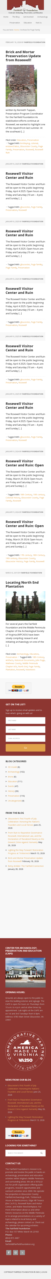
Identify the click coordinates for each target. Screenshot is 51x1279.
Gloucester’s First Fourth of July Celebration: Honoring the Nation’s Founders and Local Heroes (24, 821)
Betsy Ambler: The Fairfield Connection (26, 866)
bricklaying (25, 143)
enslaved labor (12, 146)
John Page (40, 660)
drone (10, 776)
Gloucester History (14, 561)
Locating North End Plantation (22, 584)
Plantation (10, 669)
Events (11, 786)
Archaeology (22, 654)
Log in (44, 1272)
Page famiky (36, 264)
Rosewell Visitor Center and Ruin (19, 175)
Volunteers (30, 669)
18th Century (26, 494)
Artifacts (9, 660)
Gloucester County (28, 146)
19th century (39, 494)
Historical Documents (24, 660)
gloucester (25, 207)
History (11, 791)
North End (22, 666)
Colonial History (13, 497)
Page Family (36, 207)
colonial (34, 143)
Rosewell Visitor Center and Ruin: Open (25, 463)
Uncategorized (14, 800)
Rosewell (30, 149)
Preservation (33, 140)
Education (21, 140)
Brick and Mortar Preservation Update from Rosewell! (23, 55)
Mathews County (13, 663)
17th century (26, 555)
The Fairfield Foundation (25, 7)
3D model (12, 767)
